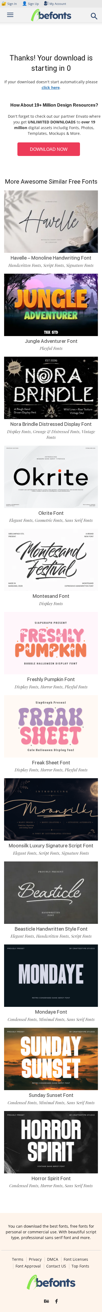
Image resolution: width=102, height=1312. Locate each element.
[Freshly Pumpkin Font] (51, 643)
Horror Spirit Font (51, 1178)
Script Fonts (53, 265)
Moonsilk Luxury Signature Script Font (51, 845)
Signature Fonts (80, 265)
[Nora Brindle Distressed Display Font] (51, 388)
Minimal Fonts (51, 1019)
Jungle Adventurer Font (51, 341)
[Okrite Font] (51, 477)
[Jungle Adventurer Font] (51, 305)
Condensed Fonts (22, 1019)
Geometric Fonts (49, 520)
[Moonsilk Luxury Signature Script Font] (51, 809)
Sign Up (30, 4)
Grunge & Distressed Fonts (56, 431)
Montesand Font (51, 596)
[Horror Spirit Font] (51, 1142)
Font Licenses (76, 1259)
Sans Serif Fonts (79, 520)
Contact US (56, 1266)
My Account (58, 4)
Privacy (35, 1259)
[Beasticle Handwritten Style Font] (51, 892)
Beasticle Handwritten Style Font (51, 929)
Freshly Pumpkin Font (51, 679)
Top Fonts (80, 1266)
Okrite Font (51, 513)
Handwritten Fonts (24, 265)
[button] (94, 17)
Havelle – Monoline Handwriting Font (51, 258)
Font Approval (28, 1266)
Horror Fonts (52, 686)
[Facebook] (56, 1301)
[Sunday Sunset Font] (51, 1059)
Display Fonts (19, 431)
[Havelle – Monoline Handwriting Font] (51, 221)
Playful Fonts (51, 348)
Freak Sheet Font (51, 762)
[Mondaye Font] (51, 975)
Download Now (48, 149)
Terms (17, 1259)
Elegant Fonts (21, 520)
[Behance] (46, 1301)
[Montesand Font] (51, 560)
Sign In (9, 4)
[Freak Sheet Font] (51, 726)
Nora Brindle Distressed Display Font (51, 424)
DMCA (52, 1259)
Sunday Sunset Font (51, 1095)
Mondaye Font (51, 1012)
